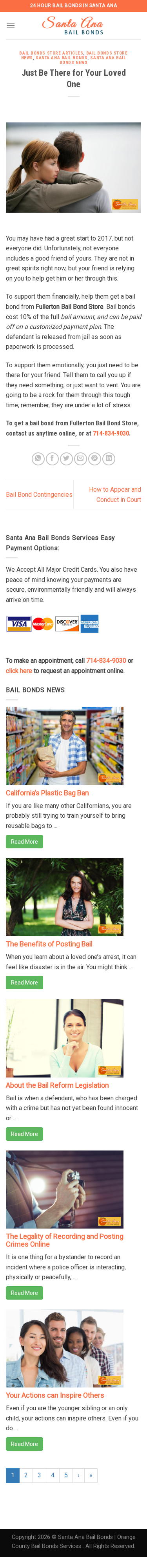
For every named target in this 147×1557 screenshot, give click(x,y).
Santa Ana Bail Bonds (61, 57)
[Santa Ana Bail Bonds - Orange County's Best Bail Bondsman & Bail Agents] (74, 25)
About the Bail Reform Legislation (57, 1085)
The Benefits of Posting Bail (49, 944)
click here (19, 671)
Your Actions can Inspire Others (55, 1395)
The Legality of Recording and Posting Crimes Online (64, 1240)
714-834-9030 (111, 433)
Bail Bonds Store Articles (51, 53)
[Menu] (10, 25)
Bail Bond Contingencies (39, 494)
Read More (24, 842)
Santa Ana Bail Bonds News (93, 60)
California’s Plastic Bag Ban (47, 793)
